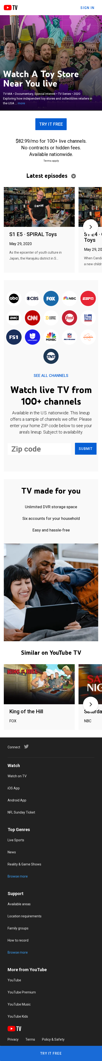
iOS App (14, 788)
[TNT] (51, 356)
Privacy (13, 1039)
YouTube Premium (22, 992)
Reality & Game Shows (24, 864)
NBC (87, 721)
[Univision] (32, 337)
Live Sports (16, 840)
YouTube (14, 980)
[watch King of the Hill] (39, 684)
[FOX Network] (51, 298)
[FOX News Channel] (88, 318)
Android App (17, 800)
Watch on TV (17, 776)
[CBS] (32, 298)
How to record (18, 940)
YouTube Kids (18, 1016)
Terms (30, 1039)
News (12, 852)
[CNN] (32, 318)
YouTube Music (19, 1004)
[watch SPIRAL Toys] (39, 207)
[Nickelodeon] (88, 337)
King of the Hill (26, 711)
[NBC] (69, 298)
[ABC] (14, 298)
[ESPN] (88, 298)
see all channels (51, 375)
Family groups (18, 928)
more (21, 103)
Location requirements (25, 916)
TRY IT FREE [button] (51, 124)
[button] (90, 226)
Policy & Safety (53, 1039)
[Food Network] (69, 318)
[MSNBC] (51, 337)
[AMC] (14, 318)
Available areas (19, 904)
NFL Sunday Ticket (21, 812)
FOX (12, 721)
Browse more (18, 876)
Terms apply (51, 160)
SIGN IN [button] (87, 8)
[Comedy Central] (51, 318)
